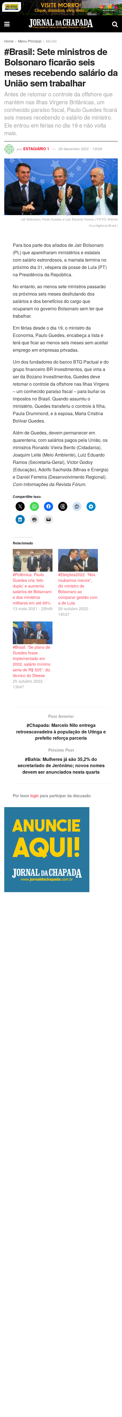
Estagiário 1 (36, 148)
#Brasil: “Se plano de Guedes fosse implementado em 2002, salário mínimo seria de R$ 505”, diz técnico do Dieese (32, 661)
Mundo (51, 41)
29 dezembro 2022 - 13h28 (80, 148)
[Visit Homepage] (60, 23)
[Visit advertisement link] (61, 7)
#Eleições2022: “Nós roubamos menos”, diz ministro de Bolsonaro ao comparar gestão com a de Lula (78, 589)
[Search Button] (115, 23)
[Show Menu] (7, 23)
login (34, 795)
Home (9, 41)
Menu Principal (29, 41)
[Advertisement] (61, 1154)
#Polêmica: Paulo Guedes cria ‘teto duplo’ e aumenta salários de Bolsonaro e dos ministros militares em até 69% (32, 589)
